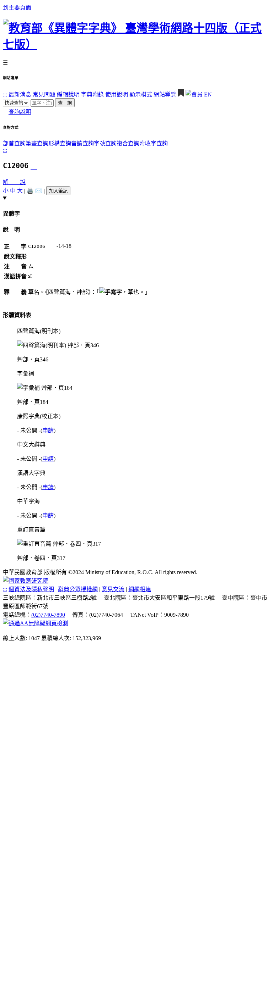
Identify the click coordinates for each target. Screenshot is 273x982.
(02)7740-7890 (48, 615)
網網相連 (139, 589)
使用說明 (116, 94)
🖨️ (30, 191)
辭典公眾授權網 (78, 589)
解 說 (14, 182)
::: (5, 94)
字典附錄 (92, 94)
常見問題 (44, 94)
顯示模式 (140, 94)
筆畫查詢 (37, 143)
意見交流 (113, 589)
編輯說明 (68, 94)
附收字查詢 (153, 143)
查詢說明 (20, 112)
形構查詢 (59, 143)
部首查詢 (14, 143)
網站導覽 (165, 94)
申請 (48, 430)
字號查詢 (105, 143)
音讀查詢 (82, 143)
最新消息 (20, 94)
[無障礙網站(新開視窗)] (35, 623)
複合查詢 (128, 143)
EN (208, 94)
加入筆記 (58, 191)
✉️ (38, 191)
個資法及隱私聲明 (31, 589)
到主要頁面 (17, 8)
